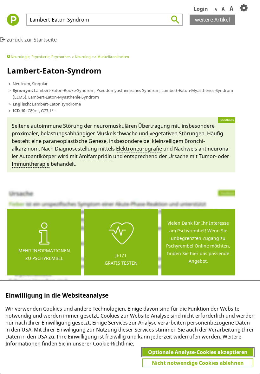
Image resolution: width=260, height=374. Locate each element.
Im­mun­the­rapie (30, 163)
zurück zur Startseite (31, 39)
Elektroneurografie (139, 148)
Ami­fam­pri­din (95, 156)
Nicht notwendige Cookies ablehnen (198, 362)
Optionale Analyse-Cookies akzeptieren (198, 352)
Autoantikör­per (37, 156)
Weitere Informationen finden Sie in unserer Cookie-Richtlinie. (123, 340)
